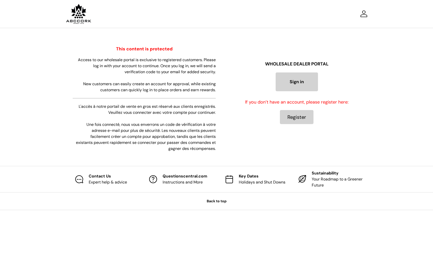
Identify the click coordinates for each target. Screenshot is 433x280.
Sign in (297, 81)
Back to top (217, 201)
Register (296, 117)
